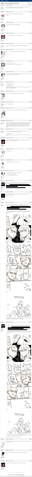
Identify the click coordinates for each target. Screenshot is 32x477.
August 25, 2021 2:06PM (9, 460)
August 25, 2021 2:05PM (9, 450)
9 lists (1, 18)
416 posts (2, 131)
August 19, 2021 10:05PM (9, 71)
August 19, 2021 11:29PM (9, 107)
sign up (22, 474)
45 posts (2, 122)
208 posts (2, 116)
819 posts (2, 144)
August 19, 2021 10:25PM (9, 91)
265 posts (2, 155)
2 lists (1, 329)
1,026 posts (2, 56)
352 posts (2, 198)
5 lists (1, 7)
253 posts (2, 39)
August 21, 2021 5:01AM (9, 180)
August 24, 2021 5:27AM (9, 322)
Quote (30, 4)
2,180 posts (2, 175)
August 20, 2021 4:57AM (9, 148)
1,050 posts (2, 445)
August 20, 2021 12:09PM (9, 170)
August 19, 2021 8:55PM (9, 22)
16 (21, 472)
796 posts (2, 84)
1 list (1, 176)
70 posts (2, 166)
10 (11, 472)
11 (13, 472)
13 (16, 472)
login (19, 474)
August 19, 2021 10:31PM (9, 101)
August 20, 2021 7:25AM (9, 159)
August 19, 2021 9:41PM (9, 60)
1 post (2, 204)
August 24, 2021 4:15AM (9, 202)
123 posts (2, 45)
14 (18, 472)
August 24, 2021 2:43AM (9, 191)
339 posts (2, 187)
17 (23, 472)
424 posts (2, 17)
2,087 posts (2, 29)
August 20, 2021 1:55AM (9, 120)
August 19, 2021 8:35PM (9, 4)
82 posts (2, 67)
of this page (18, 24)
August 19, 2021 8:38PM (9, 11)
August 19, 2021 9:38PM (9, 43)
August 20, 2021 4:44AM (9, 137)
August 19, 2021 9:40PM (9, 49)
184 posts (2, 78)
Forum (2, 3)
